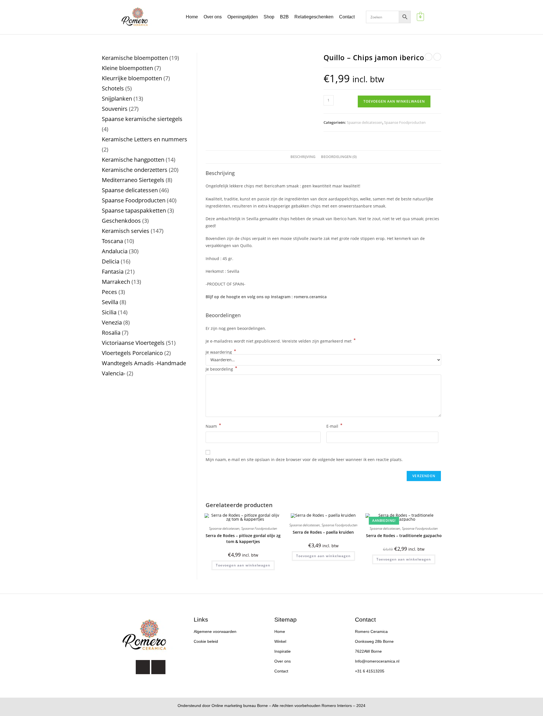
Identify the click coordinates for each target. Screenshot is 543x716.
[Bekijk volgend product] (437, 57)
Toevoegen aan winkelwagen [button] (243, 565)
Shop (269, 16)
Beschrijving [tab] (302, 156)
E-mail (334, 426)
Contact (347, 16)
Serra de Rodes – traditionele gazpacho (404, 535)
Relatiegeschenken (313, 16)
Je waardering (221, 352)
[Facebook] (158, 667)
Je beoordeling (221, 368)
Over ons (213, 16)
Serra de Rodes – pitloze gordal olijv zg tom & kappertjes (243, 538)
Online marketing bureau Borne (240, 705)
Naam (213, 426)
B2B (284, 16)
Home (192, 16)
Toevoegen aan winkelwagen (394, 101)
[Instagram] (143, 667)
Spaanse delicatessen (364, 122)
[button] (348, 17)
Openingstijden (242, 16)
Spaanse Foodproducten (405, 122)
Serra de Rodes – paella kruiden (323, 532)
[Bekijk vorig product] (428, 57)
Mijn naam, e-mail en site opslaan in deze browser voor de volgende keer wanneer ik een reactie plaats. (304, 459)
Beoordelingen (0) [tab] (339, 156)
